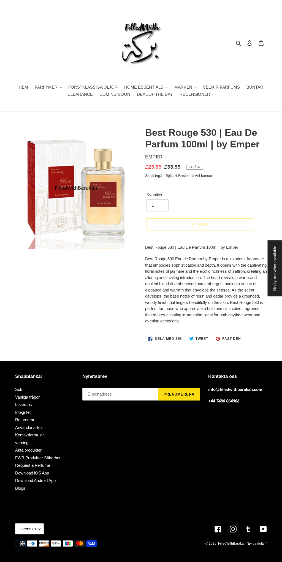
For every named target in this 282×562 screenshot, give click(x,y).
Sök (18, 389)
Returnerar (24, 419)
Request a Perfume (32, 465)
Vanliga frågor (27, 397)
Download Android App (35, 480)
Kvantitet (154, 194)
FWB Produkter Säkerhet (37, 457)
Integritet (23, 412)
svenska (28, 528)
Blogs (20, 488)
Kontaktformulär (29, 435)
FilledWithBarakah (232, 543)
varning (21, 442)
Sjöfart (171, 175)
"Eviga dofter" (257, 543)
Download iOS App (32, 473)
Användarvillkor (29, 427)
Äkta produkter (28, 450)
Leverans (23, 404)
